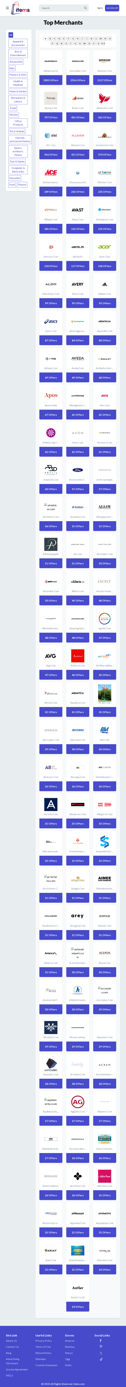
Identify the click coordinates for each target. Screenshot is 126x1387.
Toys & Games (17, 161)
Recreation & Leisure (18, 100)
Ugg (67, 1358)
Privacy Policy (43, 1340)
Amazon (69, 1340)
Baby (12, 68)
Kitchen (14, 114)
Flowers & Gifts (18, 74)
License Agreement (17, 1369)
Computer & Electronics (18, 170)
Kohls (68, 1365)
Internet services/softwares (20, 139)
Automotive (16, 61)
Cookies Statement (46, 1365)
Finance (22, 184)
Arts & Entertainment (18, 53)
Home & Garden (18, 91)
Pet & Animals (17, 131)
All (11, 35)
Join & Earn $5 (112, 8)
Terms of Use (43, 1346)
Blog (8, 1352)
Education (15, 178)
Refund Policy (43, 1352)
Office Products (18, 123)
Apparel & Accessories (18, 43)
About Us (11, 1340)
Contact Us (12, 1346)
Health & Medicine (18, 83)
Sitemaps (40, 1358)
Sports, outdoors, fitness (18, 151)
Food (12, 184)
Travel (13, 108)
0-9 (103, 43)
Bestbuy (70, 1346)
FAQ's (9, 1375)
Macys (69, 1352)
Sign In (100, 8)
